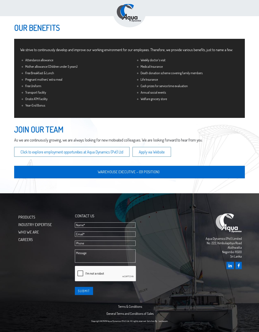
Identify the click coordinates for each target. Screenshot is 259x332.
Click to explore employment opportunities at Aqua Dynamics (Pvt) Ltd (71, 151)
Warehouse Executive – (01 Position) (128, 171)
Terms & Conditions (130, 307)
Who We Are (28, 232)
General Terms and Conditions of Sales (130, 314)
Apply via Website (152, 151)
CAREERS (25, 239)
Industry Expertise (35, 224)
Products (26, 217)
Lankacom (163, 320)
